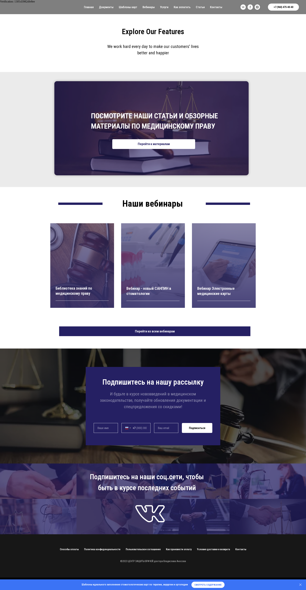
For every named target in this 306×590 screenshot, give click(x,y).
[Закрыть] (300, 585)
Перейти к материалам (154, 144)
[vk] (243, 7)
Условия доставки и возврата (213, 549)
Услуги (164, 7)
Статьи (200, 7)
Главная (89, 7)
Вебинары (149, 7)
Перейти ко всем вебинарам (155, 331)
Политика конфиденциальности (102, 549)
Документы (106, 7)
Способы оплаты (69, 549)
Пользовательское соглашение (143, 549)
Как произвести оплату (179, 549)
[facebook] (250, 7)
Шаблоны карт (128, 7)
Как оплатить (182, 7)
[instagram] (257, 7)
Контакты (216, 7)
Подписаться (197, 428)
